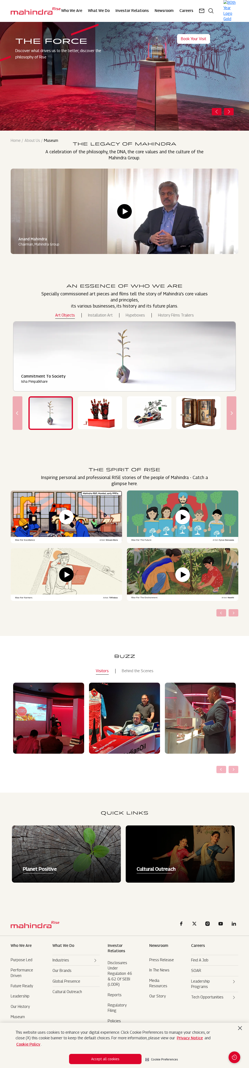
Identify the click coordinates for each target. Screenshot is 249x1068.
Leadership (20, 996)
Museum (18, 1016)
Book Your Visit (193, 38)
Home (16, 140)
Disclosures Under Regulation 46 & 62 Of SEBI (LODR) (120, 973)
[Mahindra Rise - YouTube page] (221, 924)
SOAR (196, 970)
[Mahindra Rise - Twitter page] (195, 924)
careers (186, 11)
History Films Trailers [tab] (176, 315)
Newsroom (158, 945)
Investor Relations (132, 11)
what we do (63, 945)
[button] (161, 1058)
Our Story (157, 996)
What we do (99, 11)
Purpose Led (21, 960)
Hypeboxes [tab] (135, 315)
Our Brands (62, 970)
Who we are (21, 945)
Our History (20, 1006)
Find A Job (199, 960)
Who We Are (71, 11)
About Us (32, 140)
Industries (61, 960)
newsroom (164, 11)
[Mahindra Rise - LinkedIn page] (234, 924)
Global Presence (66, 981)
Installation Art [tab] (100, 315)
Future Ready (22, 986)
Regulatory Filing (117, 1008)
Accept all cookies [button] (105, 1059)
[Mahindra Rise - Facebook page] (182, 924)
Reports (115, 995)
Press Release (161, 960)
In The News (159, 970)
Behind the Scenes (137, 671)
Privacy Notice (190, 1038)
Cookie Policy (28, 1044)
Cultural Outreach (67, 991)
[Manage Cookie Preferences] (234, 1057)
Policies (114, 1021)
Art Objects (65, 315)
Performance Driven (22, 973)
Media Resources (158, 983)
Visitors (102, 671)
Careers (198, 945)
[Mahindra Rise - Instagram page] (208, 924)
